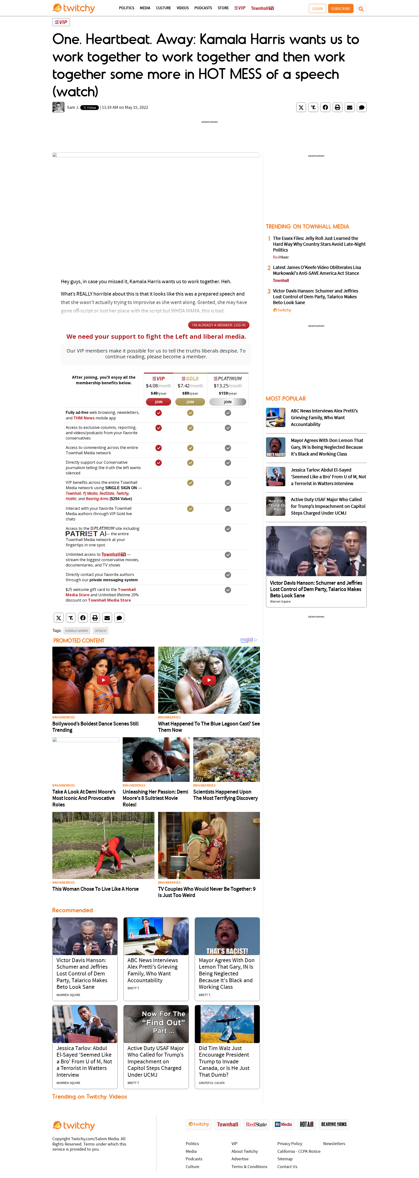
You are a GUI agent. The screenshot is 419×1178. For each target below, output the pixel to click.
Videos (183, 8)
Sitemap (285, 1159)
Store (223, 8)
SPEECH (100, 630)
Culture (163, 8)
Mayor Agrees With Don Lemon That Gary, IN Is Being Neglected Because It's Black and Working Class (227, 974)
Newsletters (334, 1144)
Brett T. (133, 988)
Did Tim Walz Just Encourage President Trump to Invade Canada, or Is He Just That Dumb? (224, 1062)
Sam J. (73, 107)
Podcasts (203, 8)
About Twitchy (245, 1151)
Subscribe (340, 8)
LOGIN (317, 8)
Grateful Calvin (212, 1083)
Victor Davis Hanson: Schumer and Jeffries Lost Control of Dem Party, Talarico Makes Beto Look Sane (82, 974)
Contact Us (287, 1167)
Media (145, 8)
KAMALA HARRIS (76, 630)
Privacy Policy (289, 1144)
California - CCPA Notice (299, 1151)
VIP (234, 1144)
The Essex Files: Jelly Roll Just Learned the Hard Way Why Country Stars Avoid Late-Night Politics (319, 244)
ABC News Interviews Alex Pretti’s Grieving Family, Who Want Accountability (324, 418)
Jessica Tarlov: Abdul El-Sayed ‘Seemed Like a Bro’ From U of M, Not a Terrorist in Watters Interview (84, 1062)
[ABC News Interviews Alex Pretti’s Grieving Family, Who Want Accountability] (156, 936)
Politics (126, 8)
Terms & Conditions (249, 1167)
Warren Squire (68, 995)
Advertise (240, 1159)
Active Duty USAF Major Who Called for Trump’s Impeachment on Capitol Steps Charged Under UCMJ (156, 1062)
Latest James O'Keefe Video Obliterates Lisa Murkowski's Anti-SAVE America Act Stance (317, 270)
